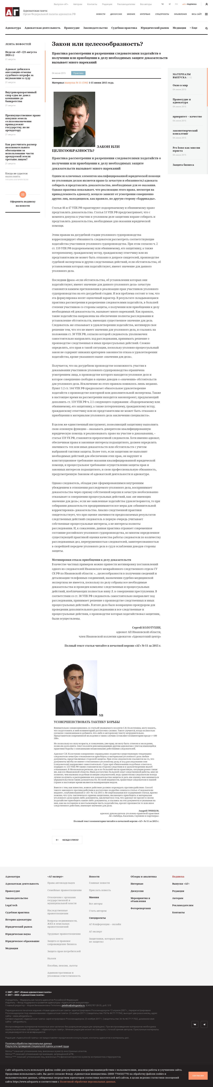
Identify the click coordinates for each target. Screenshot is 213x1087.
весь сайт (197, 14)
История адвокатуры (18, 919)
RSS (176, 4)
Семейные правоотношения (64, 890)
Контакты (92, 4)
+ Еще (193, 27)
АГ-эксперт (95, 931)
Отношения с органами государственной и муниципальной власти (62, 900)
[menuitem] (13, 27)
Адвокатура (13, 27)
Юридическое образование (22, 941)
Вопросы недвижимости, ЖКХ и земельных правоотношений (62, 923)
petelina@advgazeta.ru (73, 1005)
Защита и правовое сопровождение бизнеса (62, 942)
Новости (100, 14)
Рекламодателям (126, 4)
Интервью (145, 14)
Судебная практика (124, 27)
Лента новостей (18, 44)
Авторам (77, 4)
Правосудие (72, 27)
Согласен (198, 1076)
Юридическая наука (18, 934)
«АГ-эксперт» (55, 876)
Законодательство (95, 27)
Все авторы (146, 4)
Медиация (179, 27)
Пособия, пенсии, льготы (62, 965)
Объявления (180, 14)
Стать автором (97, 910)
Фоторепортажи (141, 908)
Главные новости (99, 882)
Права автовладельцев (61, 882)
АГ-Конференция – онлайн (105, 924)
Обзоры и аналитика (144, 876)
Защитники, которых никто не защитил (106, 940)
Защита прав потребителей (64, 951)
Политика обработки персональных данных (28, 1043)
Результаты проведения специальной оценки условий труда (37, 1046)
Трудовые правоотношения (64, 933)
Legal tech (11, 905)
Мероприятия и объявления (140, 900)
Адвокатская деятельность (42, 27)
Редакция (107, 4)
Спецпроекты (162, 14)
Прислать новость (100, 890)
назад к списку (70, 840)
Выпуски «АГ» (61, 4)
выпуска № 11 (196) (76, 82)
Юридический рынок (155, 27)
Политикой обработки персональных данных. (88, 1081)
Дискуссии (116, 14)
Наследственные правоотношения (57, 912)
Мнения (131, 14)
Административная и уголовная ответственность (64, 974)
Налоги (51, 958)
